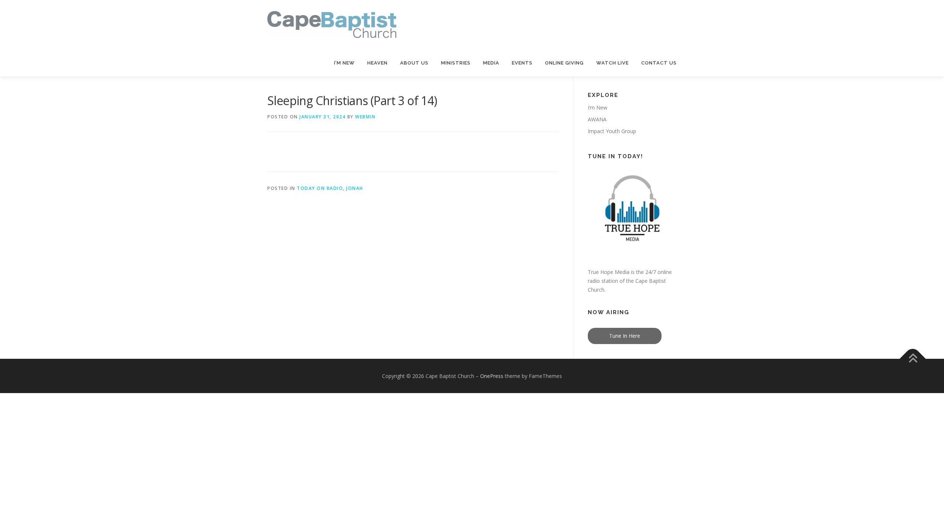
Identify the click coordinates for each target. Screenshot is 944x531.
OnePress (491, 375)
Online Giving (564, 63)
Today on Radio (320, 188)
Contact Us (659, 63)
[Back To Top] (913, 359)
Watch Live (612, 63)
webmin (365, 117)
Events (522, 63)
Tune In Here (624, 335)
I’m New (344, 63)
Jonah (354, 188)
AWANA (597, 119)
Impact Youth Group (612, 131)
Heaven (377, 63)
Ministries (456, 63)
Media (491, 63)
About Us (414, 63)
